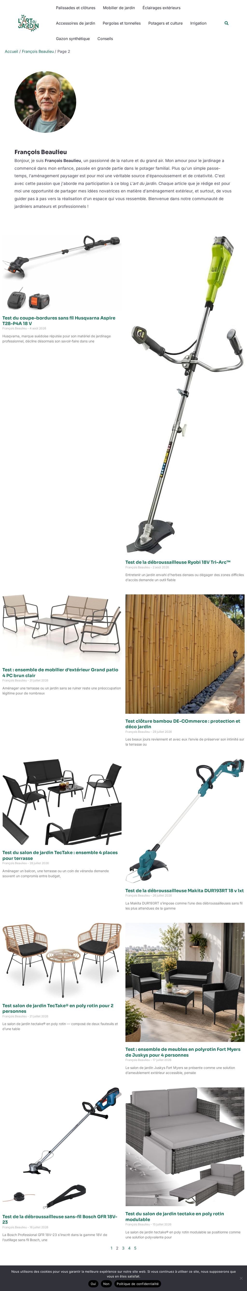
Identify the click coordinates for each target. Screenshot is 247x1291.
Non (106, 1284)
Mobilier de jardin (119, 7)
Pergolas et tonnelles (122, 23)
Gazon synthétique (73, 38)
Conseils (105, 38)
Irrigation (198, 23)
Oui (93, 1284)
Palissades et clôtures (75, 7)
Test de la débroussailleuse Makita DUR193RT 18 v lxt (184, 890)
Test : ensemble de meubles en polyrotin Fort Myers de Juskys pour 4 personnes (182, 1052)
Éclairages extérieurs (161, 7)
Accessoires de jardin (75, 23)
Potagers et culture (165, 23)
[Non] (241, 1278)
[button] (227, 23)
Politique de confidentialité (138, 1284)
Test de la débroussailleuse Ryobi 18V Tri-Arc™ (177, 562)
